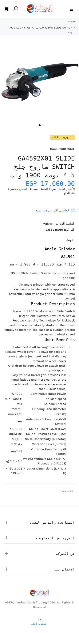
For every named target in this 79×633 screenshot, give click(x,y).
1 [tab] (40, 125)
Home (71, 21)
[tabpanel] (39, 82)
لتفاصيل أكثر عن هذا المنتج (52, 210)
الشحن (23, 189)
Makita (47, 223)
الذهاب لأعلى (39, 623)
